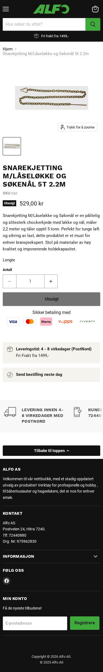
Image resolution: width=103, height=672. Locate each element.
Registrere (84, 622)
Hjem (8, 49)
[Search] (92, 24)
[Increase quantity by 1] (51, 281)
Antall (7, 270)
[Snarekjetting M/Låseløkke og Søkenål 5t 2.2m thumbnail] (12, 146)
